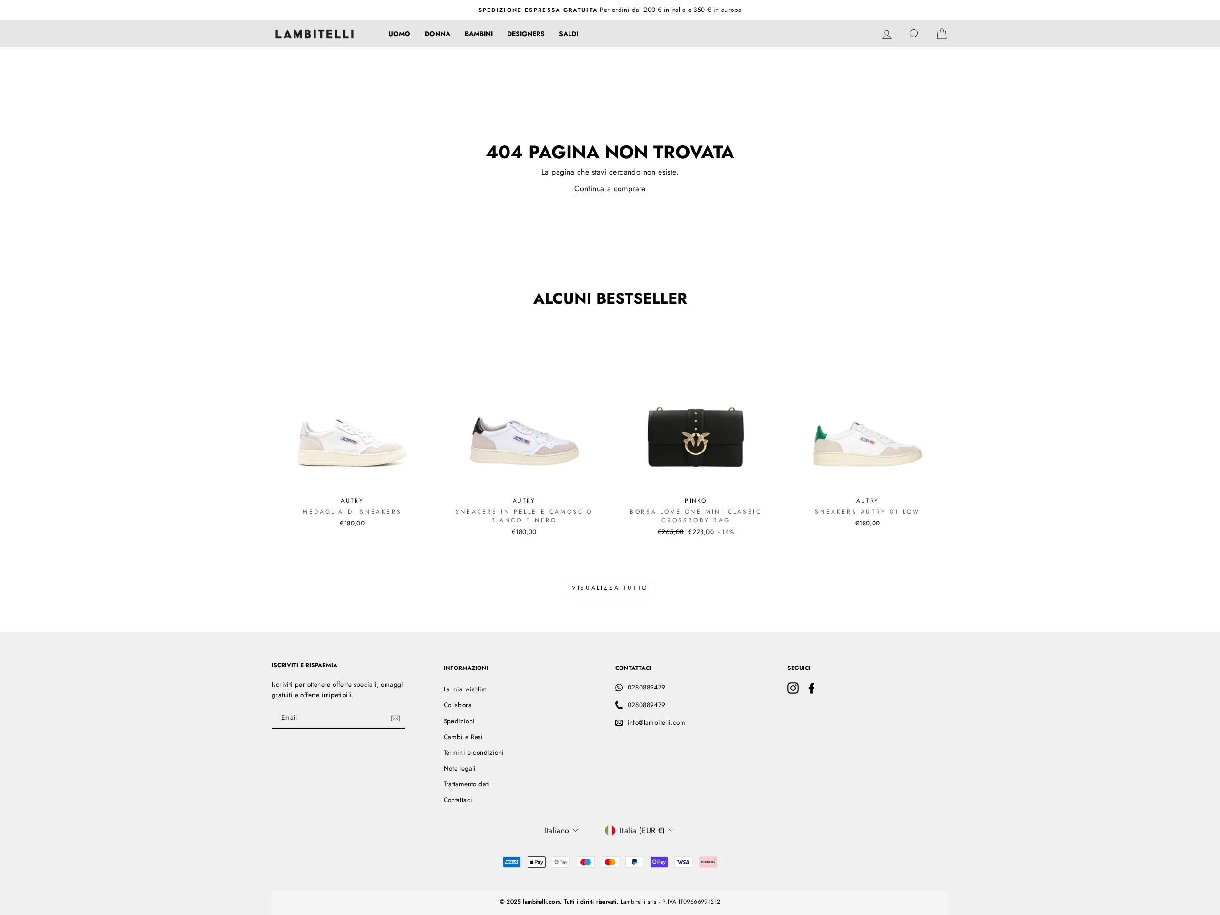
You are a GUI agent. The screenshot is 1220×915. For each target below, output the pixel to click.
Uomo (399, 34)
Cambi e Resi (463, 736)
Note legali (460, 768)
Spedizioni (459, 721)
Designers (526, 34)
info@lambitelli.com (657, 722)
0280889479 (647, 687)
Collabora (458, 704)
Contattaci (458, 799)
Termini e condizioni (474, 752)
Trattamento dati (467, 784)
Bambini (479, 34)
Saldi (568, 34)
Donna (437, 34)
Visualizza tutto (610, 588)
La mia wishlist (465, 689)
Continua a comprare (610, 188)
